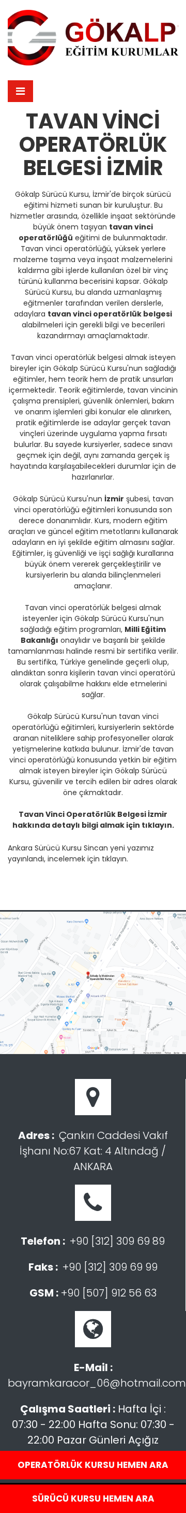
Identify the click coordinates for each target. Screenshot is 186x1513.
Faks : (43, 1267)
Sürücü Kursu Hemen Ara (93, 1498)
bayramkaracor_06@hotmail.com (97, 1383)
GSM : (43, 1293)
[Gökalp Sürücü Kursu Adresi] (93, 983)
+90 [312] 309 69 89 (117, 1241)
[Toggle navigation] (20, 91)
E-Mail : (93, 1367)
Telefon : (43, 1241)
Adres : (36, 1135)
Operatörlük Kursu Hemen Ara (93, 1465)
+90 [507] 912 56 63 (109, 1293)
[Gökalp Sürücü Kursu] (93, 37)
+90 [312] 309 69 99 (110, 1267)
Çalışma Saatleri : (67, 1409)
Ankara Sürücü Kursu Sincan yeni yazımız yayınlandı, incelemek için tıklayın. (81, 853)
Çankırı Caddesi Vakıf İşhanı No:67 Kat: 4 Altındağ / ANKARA (94, 1151)
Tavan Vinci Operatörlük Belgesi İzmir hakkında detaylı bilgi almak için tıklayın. (93, 819)
